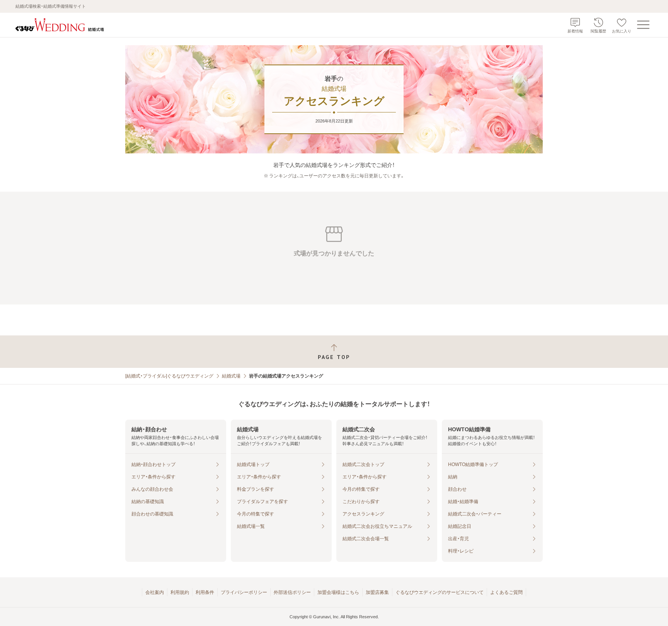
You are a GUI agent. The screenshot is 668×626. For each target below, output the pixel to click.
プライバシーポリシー (244, 592)
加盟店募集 (377, 592)
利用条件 (205, 592)
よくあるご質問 (506, 592)
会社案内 (154, 592)
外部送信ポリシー (292, 592)
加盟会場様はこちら (338, 592)
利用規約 (179, 592)
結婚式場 (231, 376)
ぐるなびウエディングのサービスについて (439, 592)
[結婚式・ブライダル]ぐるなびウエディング (169, 376)
